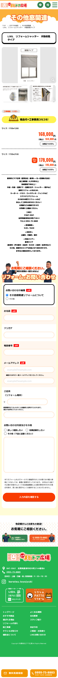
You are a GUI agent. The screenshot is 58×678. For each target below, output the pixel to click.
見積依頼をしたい (36, 430)
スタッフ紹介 (35, 619)
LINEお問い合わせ (38, 634)
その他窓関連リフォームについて (26, 295)
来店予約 (34, 627)
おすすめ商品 (13, 25)
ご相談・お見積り (37, 630)
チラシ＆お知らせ (10, 630)
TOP (4, 25)
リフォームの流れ (10, 623)
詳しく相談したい (15, 430)
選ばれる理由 (8, 619)
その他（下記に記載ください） (20, 433)
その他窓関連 (26, 25)
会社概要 (34, 615)
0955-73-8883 (13, 572)
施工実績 (6, 627)
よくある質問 (35, 612)
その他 (12, 299)
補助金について (9, 634)
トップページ (8, 612)
